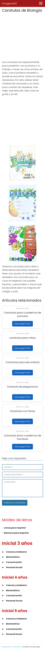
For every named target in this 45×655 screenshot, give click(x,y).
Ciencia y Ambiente (16, 551)
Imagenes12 (9, 3)
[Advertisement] (22, 36)
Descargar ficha (22, 323)
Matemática (13, 557)
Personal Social (14, 567)
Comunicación (14, 562)
